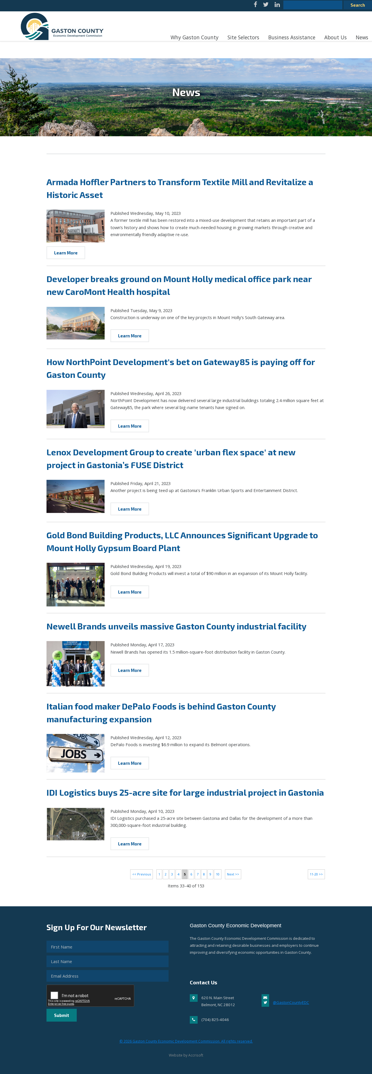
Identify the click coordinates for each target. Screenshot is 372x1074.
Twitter (266, 5)
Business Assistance (291, 37)
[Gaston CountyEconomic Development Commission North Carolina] (60, 43)
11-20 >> (316, 874)
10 (217, 874)
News (362, 37)
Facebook (255, 5)
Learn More (66, 252)
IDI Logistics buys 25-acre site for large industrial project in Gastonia (185, 792)
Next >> (233, 874)
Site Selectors (243, 37)
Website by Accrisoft (186, 1055)
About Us (335, 37)
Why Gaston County (195, 37)
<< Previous (141, 874)
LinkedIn (277, 5)
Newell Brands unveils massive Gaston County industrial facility (176, 626)
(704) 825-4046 (215, 1019)
